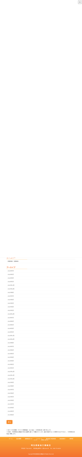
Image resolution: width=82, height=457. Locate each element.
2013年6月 (11, 415)
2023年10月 (11, 339)
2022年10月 (11, 379)
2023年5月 (11, 353)
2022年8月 (11, 386)
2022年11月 (11, 375)
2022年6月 (11, 393)
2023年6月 (11, 350)
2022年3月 (11, 400)
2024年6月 (11, 321)
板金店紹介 (63, 438)
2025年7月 (11, 296)
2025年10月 (11, 289)
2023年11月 (11, 335)
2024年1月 (11, 332)
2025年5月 (11, 303)
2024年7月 (11, 317)
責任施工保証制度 (51, 438)
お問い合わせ (44, 440)
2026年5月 (11, 274)
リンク (35, 440)
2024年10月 (11, 314)
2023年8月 (11, 343)
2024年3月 (11, 328)
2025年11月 (11, 285)
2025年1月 (11, 310)
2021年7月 (11, 404)
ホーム (10, 438)
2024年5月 (11, 325)
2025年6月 (11, 299)
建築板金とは (28, 438)
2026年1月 (11, 281)
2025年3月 (11, 307)
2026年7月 (11, 271)
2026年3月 (11, 278)
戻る (9, 422)
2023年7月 (11, 346)
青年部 (71, 438)
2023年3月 (11, 361)
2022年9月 (11, 382)
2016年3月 (11, 407)
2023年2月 (11, 364)
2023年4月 (11, 357)
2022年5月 (11, 397)
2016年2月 (11, 411)
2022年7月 (11, 389)
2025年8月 (11, 292)
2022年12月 (11, 371)
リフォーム (39, 438)
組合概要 (18, 438)
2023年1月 (11, 368)
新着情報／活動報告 (13, 261)
